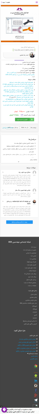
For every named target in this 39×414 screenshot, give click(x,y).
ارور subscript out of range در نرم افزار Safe (18, 202)
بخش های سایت (32, 291)
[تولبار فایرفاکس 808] (36, 371)
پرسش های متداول (31, 280)
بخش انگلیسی (33, 359)
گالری (35, 315)
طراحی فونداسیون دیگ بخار (22, 190)
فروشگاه (35, 309)
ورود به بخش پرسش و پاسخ (19, 222)
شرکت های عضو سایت (30, 268)
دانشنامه (35, 318)
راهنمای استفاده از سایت (30, 283)
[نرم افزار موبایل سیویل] (36, 376)
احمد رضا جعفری (24, 55)
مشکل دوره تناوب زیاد (24, 172)
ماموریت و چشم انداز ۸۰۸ (29, 250)
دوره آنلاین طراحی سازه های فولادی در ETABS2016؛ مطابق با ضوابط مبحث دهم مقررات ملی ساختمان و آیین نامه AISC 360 (18, 101)
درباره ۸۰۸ (33, 247)
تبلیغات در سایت (32, 286)
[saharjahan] (34, 203)
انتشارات (35, 312)
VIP (22, 115)
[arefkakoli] (34, 174)
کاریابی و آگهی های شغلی (30, 324)
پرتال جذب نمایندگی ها (30, 274)
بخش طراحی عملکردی (31, 300)
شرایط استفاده (32, 271)
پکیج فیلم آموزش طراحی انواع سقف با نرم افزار (21, 82)
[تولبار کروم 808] (36, 366)
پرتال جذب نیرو (32, 277)
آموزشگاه (34, 306)
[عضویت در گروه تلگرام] (36, 400)
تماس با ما (33, 256)
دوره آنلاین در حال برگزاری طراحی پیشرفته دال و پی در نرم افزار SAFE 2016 (20, 74)
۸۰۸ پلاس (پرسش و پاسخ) (30, 321)
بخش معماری (33, 297)
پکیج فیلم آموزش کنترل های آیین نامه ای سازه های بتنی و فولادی (18, 106)
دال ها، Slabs (24, 128)
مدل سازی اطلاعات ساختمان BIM (28, 303)
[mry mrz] (34, 192)
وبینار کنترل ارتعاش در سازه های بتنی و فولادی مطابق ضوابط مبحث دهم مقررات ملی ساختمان (18, 97)
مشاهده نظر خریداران (7, 128)
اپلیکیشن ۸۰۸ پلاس (31, 253)
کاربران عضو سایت (31, 265)
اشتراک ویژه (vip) (31, 262)
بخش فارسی (34, 356)
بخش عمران (34, 294)
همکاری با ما (33, 259)
